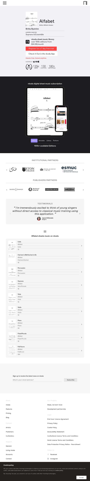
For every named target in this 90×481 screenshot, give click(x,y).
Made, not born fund (54, 405)
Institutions (10, 436)
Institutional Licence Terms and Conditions (62, 436)
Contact (9, 459)
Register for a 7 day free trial (41, 48)
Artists (8, 428)
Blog (7, 417)
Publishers (10, 432)
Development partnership (56, 409)
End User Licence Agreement (58, 419)
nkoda (8, 405)
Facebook (53, 454)
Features (9, 409)
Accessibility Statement (55, 432)
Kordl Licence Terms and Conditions (60, 440)
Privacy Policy (52, 423)
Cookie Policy (52, 428)
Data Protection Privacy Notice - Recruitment (63, 444)
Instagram (54, 459)
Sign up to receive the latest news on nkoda (28, 376)
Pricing (8, 413)
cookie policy (59, 470)
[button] (7, 169)
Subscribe (70, 380)
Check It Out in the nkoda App (42, 54)
